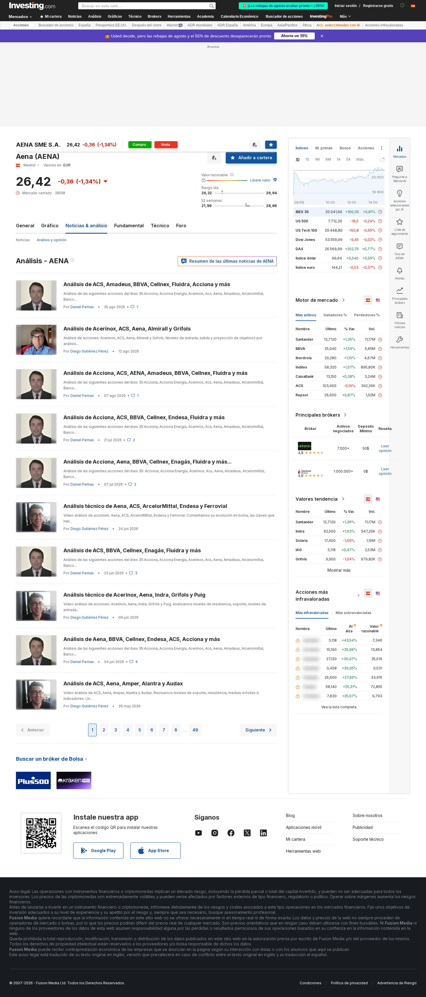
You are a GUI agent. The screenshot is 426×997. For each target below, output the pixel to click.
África (307, 25)
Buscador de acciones (284, 16)
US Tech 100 (306, 230)
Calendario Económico (239, 16)
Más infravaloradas (312, 613)
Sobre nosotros (368, 815)
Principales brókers (318, 415)
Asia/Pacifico (287, 25)
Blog (290, 815)
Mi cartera (295, 839)
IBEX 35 (302, 212)
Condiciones (310, 983)
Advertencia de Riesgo (396, 983)
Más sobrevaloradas (353, 613)
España (85, 25)
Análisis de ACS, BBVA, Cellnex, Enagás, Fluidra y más (132, 550)
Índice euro (305, 267)
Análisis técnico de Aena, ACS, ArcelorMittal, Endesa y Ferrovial (145, 506)
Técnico (160, 225)
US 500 (302, 221)
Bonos (345, 148)
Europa (266, 25)
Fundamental (129, 225)
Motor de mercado (317, 300)
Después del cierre (147, 25)
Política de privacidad (349, 983)
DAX (299, 249)
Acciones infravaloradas (384, 25)
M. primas (323, 148)
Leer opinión (385, 448)
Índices (302, 148)
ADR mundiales (199, 25)
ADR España (227, 25)
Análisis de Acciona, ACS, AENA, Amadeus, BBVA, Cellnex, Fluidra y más (155, 373)
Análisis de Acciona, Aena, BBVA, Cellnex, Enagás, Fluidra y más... (147, 462)
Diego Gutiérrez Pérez (89, 351)
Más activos (306, 315)
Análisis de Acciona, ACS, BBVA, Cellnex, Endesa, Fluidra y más (144, 417)
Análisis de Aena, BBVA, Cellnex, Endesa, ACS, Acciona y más (141, 639)
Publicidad (363, 827)
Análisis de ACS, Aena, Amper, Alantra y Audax (123, 683)
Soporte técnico (368, 839)
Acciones (21, 25)
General (25, 225)
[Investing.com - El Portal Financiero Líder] (32, 6)
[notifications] (402, 5)
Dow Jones (305, 239)
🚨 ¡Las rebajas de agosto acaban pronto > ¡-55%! (283, 6)
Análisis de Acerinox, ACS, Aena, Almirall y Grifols (127, 329)
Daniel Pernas (82, 307)
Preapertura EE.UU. (111, 25)
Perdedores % (367, 315)
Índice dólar (306, 258)
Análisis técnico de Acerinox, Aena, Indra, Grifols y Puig (134, 595)
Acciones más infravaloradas (312, 595)
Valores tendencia (317, 499)
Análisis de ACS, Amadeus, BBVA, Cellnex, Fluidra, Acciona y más (146, 284)
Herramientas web (303, 851)
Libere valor (260, 180)
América (249, 25)
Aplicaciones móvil (303, 827)
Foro (181, 225)
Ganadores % (335, 315)
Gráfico (50, 225)
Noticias (23, 240)
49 (195, 729)
